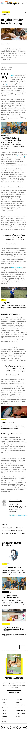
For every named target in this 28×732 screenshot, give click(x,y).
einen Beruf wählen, (16, 267)
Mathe (12, 75)
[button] (25, 12)
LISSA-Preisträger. (21, 156)
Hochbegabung (10, 84)
